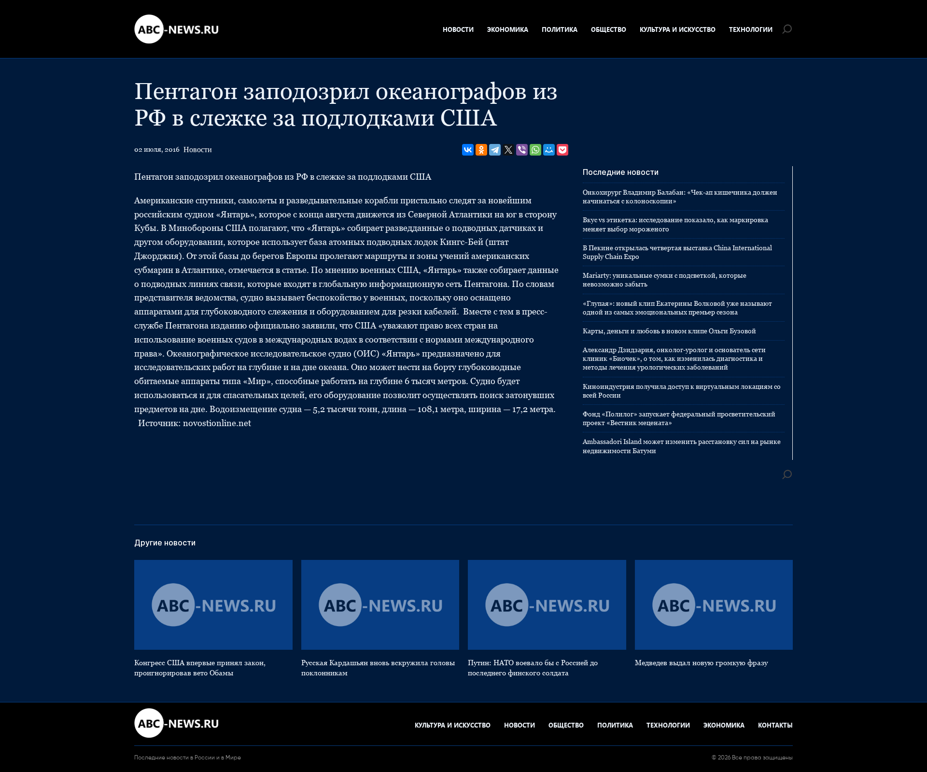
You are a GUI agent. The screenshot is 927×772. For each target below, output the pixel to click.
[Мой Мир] (549, 150)
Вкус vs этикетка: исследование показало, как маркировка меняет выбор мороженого (675, 224)
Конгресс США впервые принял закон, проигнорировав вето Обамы (200, 667)
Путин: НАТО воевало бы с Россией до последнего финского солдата (533, 667)
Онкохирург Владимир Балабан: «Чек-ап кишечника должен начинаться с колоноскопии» (680, 196)
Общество (608, 29)
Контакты (775, 725)
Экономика (507, 29)
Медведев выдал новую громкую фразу (701, 662)
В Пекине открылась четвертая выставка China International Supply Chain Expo (677, 252)
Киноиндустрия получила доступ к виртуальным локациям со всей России (682, 391)
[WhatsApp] (535, 150)
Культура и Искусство (678, 29)
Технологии (750, 29)
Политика (559, 29)
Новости (458, 29)
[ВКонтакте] (468, 150)
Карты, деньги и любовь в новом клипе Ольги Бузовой (669, 331)
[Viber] (522, 150)
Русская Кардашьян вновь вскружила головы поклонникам (378, 667)
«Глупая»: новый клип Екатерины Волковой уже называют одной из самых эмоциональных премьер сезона (677, 308)
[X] (508, 150)
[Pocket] (562, 150)
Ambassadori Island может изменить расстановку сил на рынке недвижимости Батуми (682, 446)
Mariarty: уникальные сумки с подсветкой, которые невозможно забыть (664, 280)
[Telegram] (495, 150)
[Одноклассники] (481, 150)
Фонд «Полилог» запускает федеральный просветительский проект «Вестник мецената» (679, 418)
